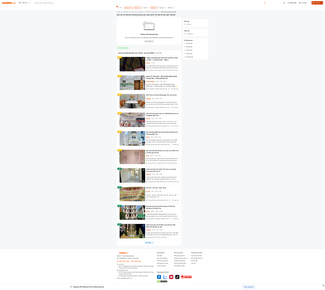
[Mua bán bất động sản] (9, 2)
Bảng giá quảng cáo (179, 255)
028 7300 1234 (124, 261)
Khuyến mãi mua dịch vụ (180, 258)
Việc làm (193, 263)
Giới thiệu (159, 255)
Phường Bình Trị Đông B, (154, 218)
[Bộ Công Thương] (186, 278)
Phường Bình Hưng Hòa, (154, 200)
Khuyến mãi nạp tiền (179, 260)
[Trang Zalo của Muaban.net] (165, 277)
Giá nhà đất (194, 260)
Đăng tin (317, 2)
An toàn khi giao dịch (162, 260)
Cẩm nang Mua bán (196, 255)
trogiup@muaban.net (126, 278)
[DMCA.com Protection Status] (162, 282)
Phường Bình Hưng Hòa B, (154, 126)
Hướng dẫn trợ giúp (179, 265)
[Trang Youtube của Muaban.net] (171, 277)
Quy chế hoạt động (162, 258)
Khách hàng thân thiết (180, 263)
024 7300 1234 (136, 261)
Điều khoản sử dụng (162, 263)
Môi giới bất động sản (197, 258)
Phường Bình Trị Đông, (153, 89)
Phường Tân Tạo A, (153, 70)
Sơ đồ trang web (161, 265)
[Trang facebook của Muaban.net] (159, 277)
